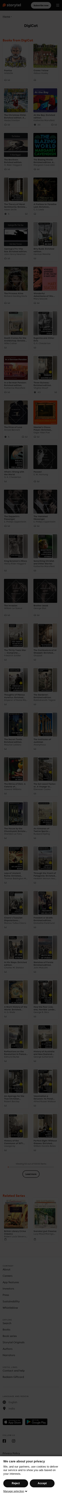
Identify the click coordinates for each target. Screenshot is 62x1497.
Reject (16, 1483)
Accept (42, 1483)
